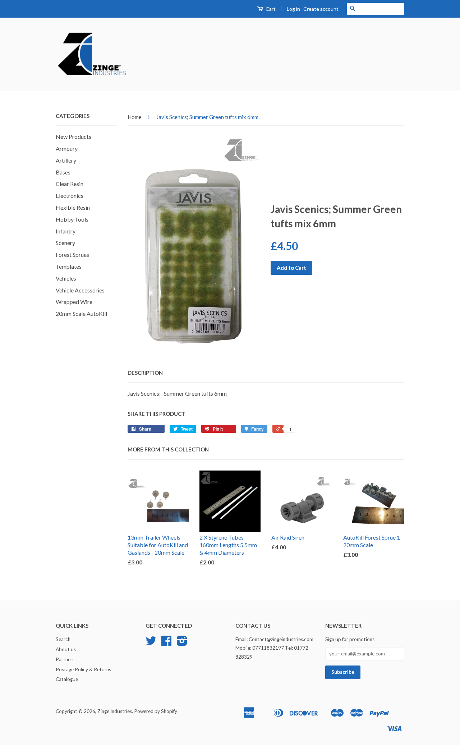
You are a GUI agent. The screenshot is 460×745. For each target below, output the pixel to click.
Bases (63, 172)
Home (135, 117)
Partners (65, 659)
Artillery (66, 160)
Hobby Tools (72, 219)
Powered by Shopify (155, 711)
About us (66, 649)
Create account (321, 9)
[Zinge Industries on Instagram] (182, 643)
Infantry (65, 231)
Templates (69, 266)
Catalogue (67, 679)
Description (145, 372)
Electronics (69, 195)
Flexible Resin (73, 207)
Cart (270, 9)
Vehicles (66, 278)
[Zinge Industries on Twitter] (151, 643)
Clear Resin (69, 183)
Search (63, 639)
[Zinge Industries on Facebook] (166, 643)
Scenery (65, 242)
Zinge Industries (114, 711)
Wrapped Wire (74, 301)
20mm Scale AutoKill (81, 313)
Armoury (67, 148)
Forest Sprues (72, 254)
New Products (73, 136)
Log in (293, 9)
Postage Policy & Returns (83, 669)
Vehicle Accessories (80, 290)
